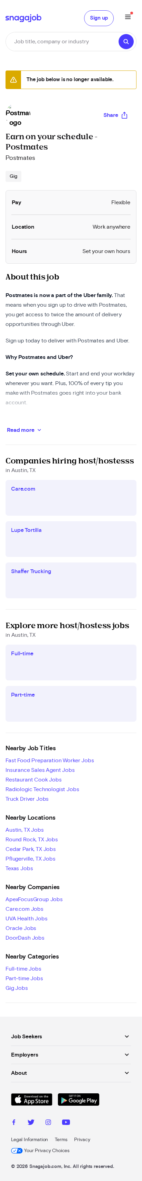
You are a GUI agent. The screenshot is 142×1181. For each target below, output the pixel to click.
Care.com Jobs (24, 909)
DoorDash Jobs (25, 938)
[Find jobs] (126, 41)
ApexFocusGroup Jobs (34, 899)
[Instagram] (48, 1123)
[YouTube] (66, 1123)
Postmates (20, 158)
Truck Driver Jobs (27, 799)
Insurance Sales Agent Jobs (40, 770)
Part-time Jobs (24, 978)
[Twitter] (31, 1123)
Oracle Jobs (21, 928)
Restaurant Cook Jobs (34, 780)
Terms (61, 1139)
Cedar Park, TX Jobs (31, 849)
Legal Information (29, 1139)
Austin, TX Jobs (25, 830)
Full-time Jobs (23, 969)
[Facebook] (14, 1123)
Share (110, 115)
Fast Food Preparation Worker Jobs (50, 760)
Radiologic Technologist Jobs (42, 789)
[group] (13, 176)
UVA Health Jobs (27, 918)
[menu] (127, 18)
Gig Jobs (17, 988)
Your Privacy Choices (47, 1150)
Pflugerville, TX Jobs (30, 859)
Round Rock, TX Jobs (32, 839)
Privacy (82, 1139)
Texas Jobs (19, 868)
